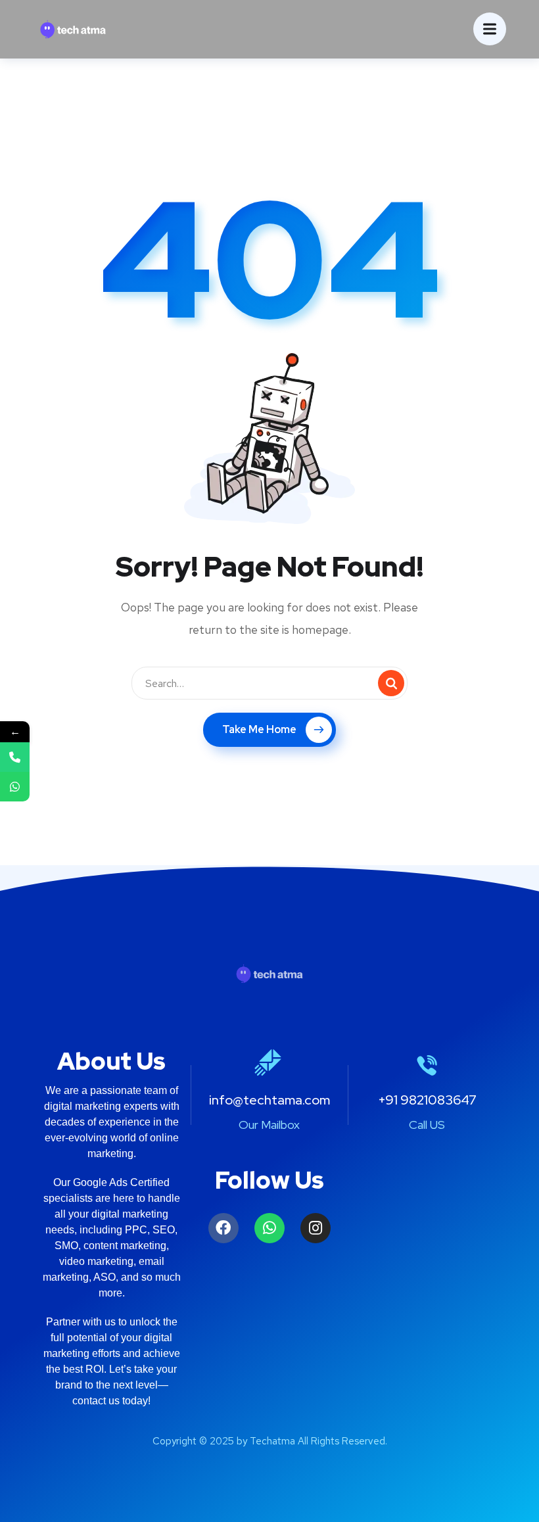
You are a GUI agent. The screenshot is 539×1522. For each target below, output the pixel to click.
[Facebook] (223, 1228)
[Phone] (15, 757)
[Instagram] (315, 1228)
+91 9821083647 (427, 1099)
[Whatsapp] (269, 1228)
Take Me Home (259, 729)
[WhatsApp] (15, 786)
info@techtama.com (269, 1099)
